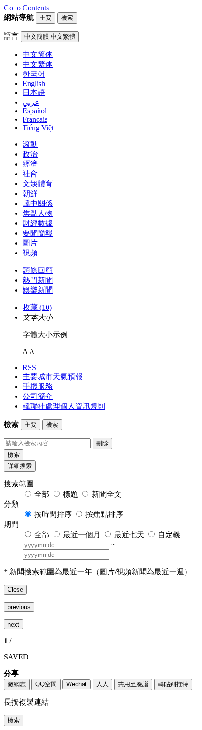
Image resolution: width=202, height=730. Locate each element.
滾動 (30, 144)
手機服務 (38, 386)
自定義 (169, 535)
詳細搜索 (20, 465)
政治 (30, 154)
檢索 (14, 454)
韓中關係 (38, 203)
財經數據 (38, 223)
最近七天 (129, 535)
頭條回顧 (38, 270)
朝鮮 (30, 194)
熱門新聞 (38, 280)
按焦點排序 (104, 514)
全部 (41, 494)
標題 (70, 494)
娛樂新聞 (38, 290)
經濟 (30, 164)
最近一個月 (82, 535)
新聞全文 (107, 494)
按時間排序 (53, 514)
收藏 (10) (37, 307)
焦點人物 (38, 213)
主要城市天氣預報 (53, 377)
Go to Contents (26, 8)
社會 (30, 174)
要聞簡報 (38, 233)
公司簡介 (38, 396)
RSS (29, 368)
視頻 (30, 253)
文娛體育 (38, 184)
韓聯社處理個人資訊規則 (64, 406)
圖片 (30, 243)
